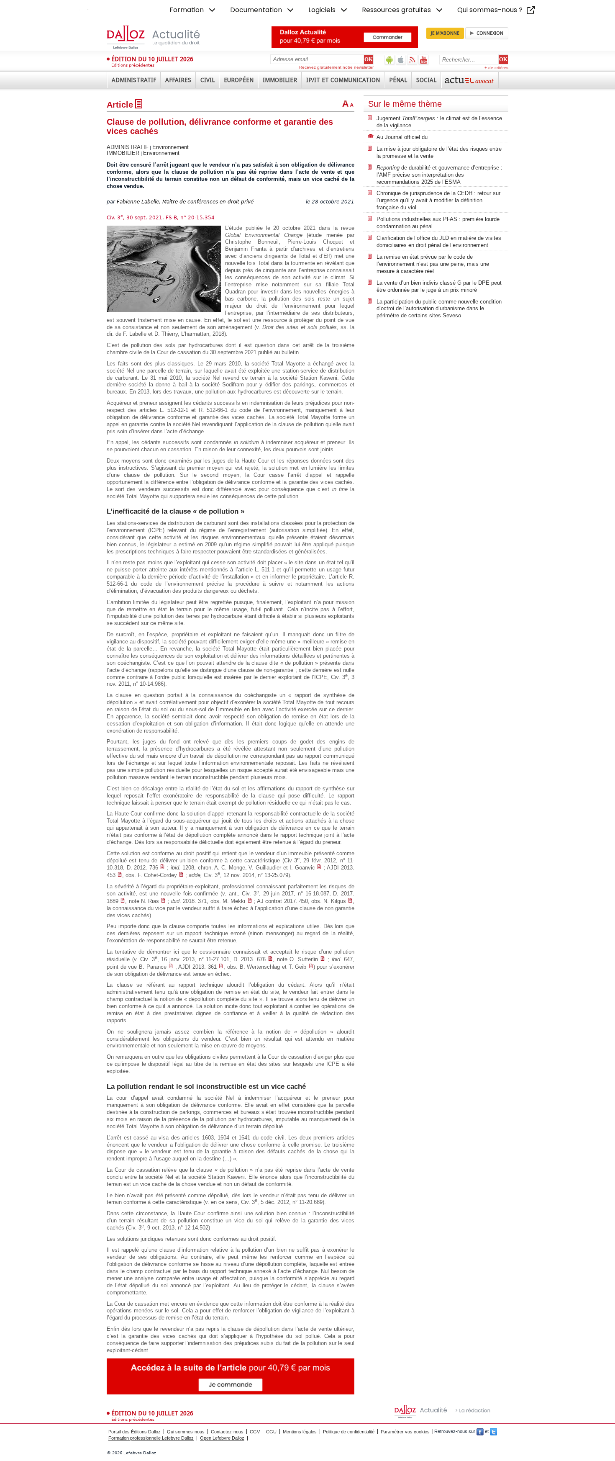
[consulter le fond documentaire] (162, 867)
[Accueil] (162, 37)
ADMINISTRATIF (128, 147)
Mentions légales (300, 1431)
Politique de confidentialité (348, 1431)
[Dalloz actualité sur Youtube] (423, 60)
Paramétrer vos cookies (405, 1431)
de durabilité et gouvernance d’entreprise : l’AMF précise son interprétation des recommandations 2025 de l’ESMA (439, 175)
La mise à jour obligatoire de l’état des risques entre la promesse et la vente (439, 152)
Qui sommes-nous (186, 1431)
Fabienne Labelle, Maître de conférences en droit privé (185, 202)
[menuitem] (193, 10)
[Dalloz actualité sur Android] (389, 60)
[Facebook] (480, 1431)
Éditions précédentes (132, 65)
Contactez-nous (227, 1431)
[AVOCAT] (469, 80)
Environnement (170, 147)
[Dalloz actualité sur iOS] (401, 60)
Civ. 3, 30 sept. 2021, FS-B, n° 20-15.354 (161, 218)
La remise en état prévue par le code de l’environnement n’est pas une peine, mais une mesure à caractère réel (433, 264)
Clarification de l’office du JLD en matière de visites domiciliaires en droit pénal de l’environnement (439, 241)
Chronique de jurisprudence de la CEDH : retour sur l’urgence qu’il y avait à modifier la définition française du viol (438, 200)
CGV (255, 1431)
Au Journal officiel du (402, 137)
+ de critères (496, 67)
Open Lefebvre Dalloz (222, 1437)
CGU (271, 1431)
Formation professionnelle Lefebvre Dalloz (151, 1437)
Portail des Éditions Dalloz (134, 1431)
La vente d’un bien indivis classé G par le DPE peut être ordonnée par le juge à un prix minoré (439, 286)
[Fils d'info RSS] (412, 60)
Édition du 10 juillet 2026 (152, 59)
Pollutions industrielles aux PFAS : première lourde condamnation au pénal (438, 222)
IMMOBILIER (123, 153)
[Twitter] (493, 1431)
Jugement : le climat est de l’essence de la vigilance (439, 122)
